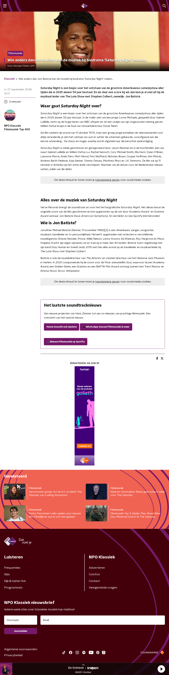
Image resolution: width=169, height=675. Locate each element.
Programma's (13, 587)
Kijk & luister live (15, 581)
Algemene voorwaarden (20, 649)
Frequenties (12, 567)
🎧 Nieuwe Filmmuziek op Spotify (66, 342)
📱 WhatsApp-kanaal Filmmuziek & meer (106, 327)
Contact (94, 581)
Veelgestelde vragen (103, 587)
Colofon (94, 574)
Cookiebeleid (149, 652)
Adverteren (97, 567)
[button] (161, 669)
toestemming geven (107, 180)
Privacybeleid (13, 655)
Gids (7, 574)
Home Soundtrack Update (62, 327)
